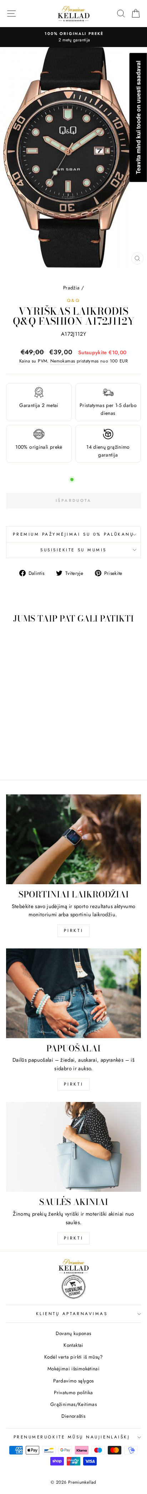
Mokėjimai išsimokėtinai (73, 1368)
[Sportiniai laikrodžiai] (73, 839)
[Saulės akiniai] (73, 1147)
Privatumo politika (73, 1392)
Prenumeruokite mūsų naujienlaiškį (72, 1437)
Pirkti (73, 930)
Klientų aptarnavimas (72, 1313)
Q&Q (73, 300)
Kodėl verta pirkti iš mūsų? (73, 1356)
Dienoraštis (73, 1416)
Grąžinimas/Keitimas (73, 1404)
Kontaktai (73, 1345)
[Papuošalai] (73, 993)
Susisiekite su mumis (73, 550)
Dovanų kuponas (73, 1333)
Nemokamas (62, 361)
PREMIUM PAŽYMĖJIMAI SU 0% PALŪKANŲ (73, 534)
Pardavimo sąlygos (73, 1380)
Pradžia (71, 287)
